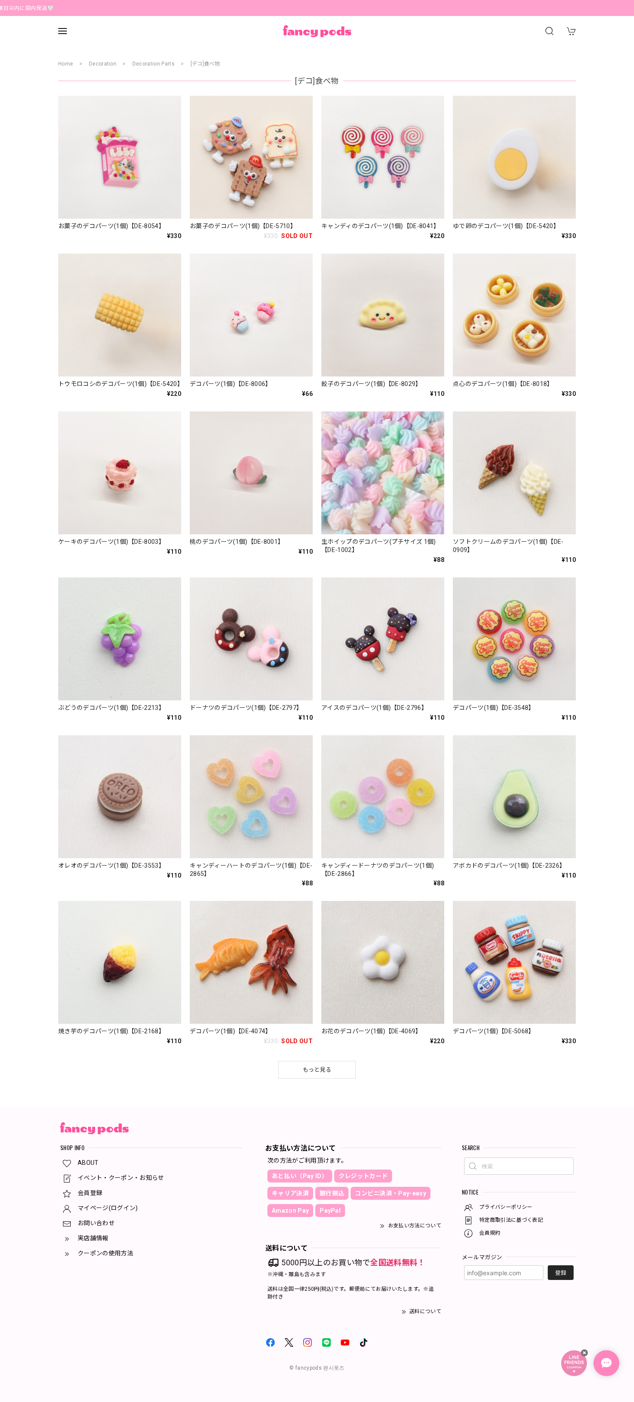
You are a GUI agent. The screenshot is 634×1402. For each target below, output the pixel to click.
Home (65, 64)
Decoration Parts (153, 64)
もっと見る (317, 1069)
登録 (560, 1273)
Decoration (102, 64)
